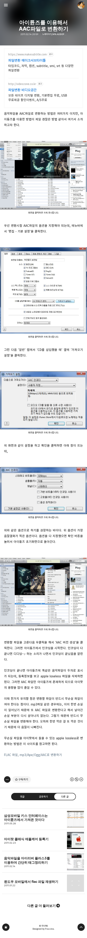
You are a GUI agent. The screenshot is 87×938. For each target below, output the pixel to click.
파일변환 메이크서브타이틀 (27, 60)
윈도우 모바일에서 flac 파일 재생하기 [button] (43, 883)
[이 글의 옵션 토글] (7, 779)
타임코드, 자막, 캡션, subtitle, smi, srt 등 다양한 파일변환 (41, 68)
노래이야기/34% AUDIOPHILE (54, 34)
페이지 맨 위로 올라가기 (81, 927)
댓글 (22, 796)
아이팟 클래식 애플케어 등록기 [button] (43, 840)
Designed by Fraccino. (43, 928)
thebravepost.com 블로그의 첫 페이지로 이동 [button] (43, 5)
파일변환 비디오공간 (22, 90)
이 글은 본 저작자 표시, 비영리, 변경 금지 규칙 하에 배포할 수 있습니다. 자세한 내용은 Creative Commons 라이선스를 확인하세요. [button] (77, 779)
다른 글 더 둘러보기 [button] (41, 906)
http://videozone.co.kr (22, 84)
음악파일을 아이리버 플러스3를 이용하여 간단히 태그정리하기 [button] (43, 862)
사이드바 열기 (6, 5)
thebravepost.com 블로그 (6, 927)
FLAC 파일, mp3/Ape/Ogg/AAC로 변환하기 (33, 755)
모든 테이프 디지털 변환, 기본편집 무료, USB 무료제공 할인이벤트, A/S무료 (37, 98)
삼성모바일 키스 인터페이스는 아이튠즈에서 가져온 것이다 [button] (43, 819)
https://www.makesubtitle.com (27, 54)
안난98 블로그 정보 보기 (81, 5)
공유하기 (43, 796)
